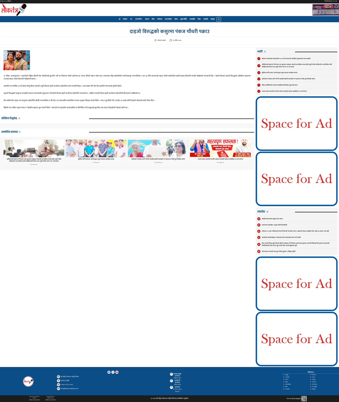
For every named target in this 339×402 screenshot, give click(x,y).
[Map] (58, 380)
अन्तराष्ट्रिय (192, 19)
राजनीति (287, 377)
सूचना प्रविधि (183, 19)
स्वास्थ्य (147, 19)
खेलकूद (213, 19)
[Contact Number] (58, 384)
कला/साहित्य (168, 19)
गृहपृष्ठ (286, 375)
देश (131, 19)
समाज (313, 377)
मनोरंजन (159, 19)
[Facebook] (109, 372)
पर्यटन (176, 19)
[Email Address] (58, 388)
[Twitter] (113, 372)
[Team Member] (171, 374)
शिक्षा (153, 19)
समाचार (125, 19)
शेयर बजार (314, 384)
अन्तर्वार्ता (205, 19)
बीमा (286, 387)
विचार (199, 19)
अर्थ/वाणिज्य (138, 19)
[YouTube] (116, 372)
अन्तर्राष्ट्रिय (314, 387)
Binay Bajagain (296, 398)
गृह (119, 19)
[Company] (58, 376)
